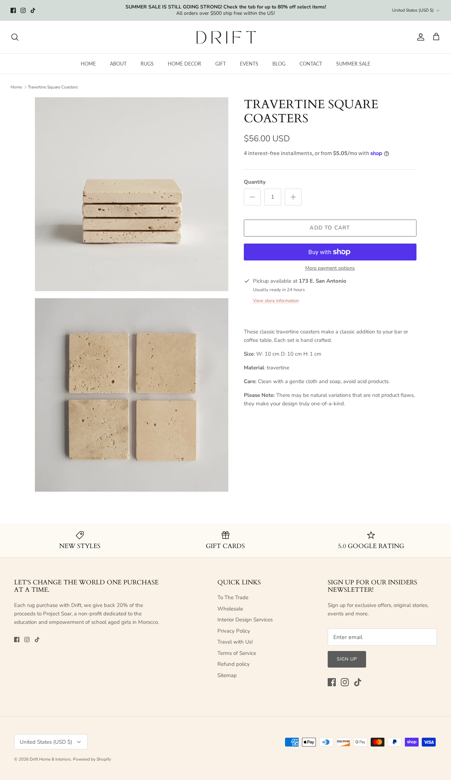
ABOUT (118, 64)
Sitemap (227, 675)
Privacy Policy (233, 630)
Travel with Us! (235, 641)
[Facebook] (13, 10)
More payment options (330, 268)
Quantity (255, 181)
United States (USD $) (413, 10)
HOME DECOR (184, 64)
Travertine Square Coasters (53, 87)
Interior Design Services (245, 619)
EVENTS (249, 64)
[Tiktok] (33, 10)
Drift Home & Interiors (50, 759)
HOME (88, 64)
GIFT (220, 64)
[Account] (419, 37)
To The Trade (232, 597)
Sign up (347, 659)
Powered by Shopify (92, 759)
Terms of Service (236, 653)
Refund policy (233, 664)
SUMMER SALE (353, 64)
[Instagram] (23, 10)
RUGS (147, 64)
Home (16, 87)
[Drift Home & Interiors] (225, 37)
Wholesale (230, 608)
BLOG (278, 64)
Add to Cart (330, 227)
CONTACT (310, 64)
